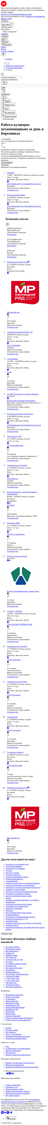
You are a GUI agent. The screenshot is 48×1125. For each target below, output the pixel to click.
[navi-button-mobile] (3, 54)
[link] (5, 41)
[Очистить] (4, 83)
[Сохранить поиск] (3, 89)
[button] (3, 47)
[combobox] (11, 77)
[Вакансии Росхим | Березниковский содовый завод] (26, 576)
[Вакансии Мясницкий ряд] (26, 292)
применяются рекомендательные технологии (20, 1100)
